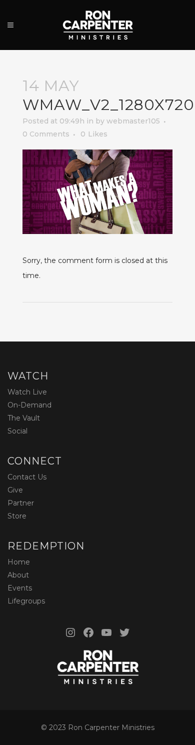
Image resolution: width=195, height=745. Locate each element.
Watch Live (27, 392)
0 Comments (46, 134)
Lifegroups (26, 601)
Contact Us (27, 477)
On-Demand (30, 405)
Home (19, 562)
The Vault (24, 418)
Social (18, 431)
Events (20, 588)
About (18, 575)
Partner (21, 503)
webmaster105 (133, 121)
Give (15, 490)
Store (17, 516)
